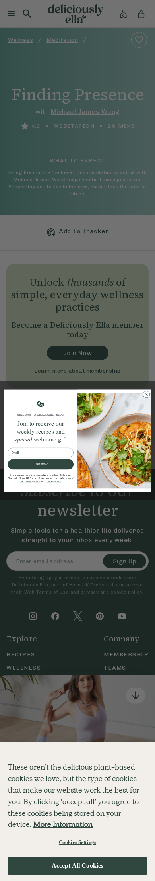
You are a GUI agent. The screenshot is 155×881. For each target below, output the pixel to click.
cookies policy (53, 481)
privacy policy (32, 481)
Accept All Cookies (78, 865)
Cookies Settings (77, 842)
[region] (77, 811)
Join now (40, 464)
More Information (63, 824)
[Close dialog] (146, 394)
